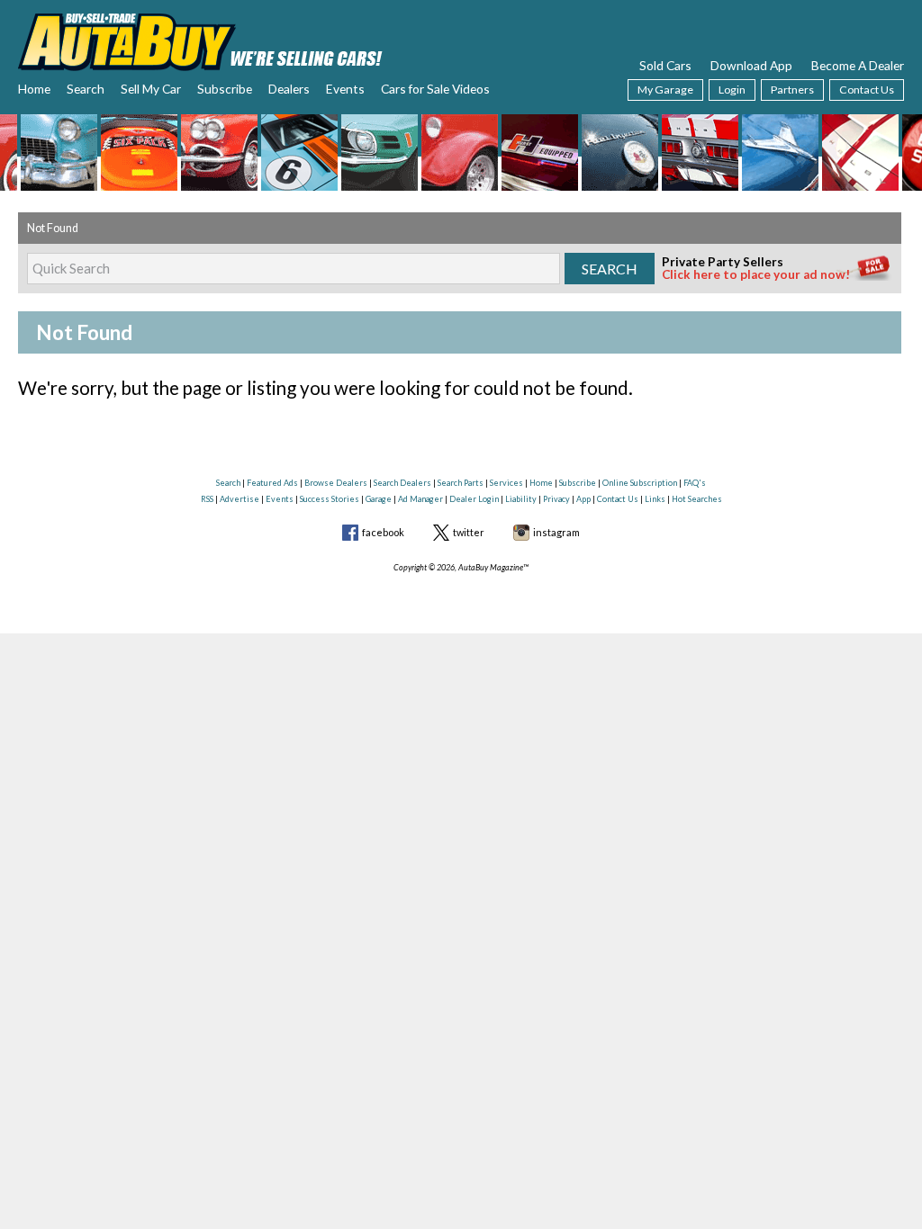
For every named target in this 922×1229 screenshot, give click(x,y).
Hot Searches (697, 499)
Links (655, 499)
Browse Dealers (335, 483)
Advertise (239, 499)
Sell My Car (151, 88)
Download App (751, 65)
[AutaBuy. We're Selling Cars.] (200, 40)
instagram (556, 532)
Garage (379, 499)
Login (732, 89)
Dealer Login (474, 499)
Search (85, 88)
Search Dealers (402, 483)
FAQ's (694, 483)
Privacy (556, 499)
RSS (207, 499)
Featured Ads (272, 483)
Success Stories (329, 499)
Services (506, 483)
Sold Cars (665, 65)
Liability (521, 499)
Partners (792, 89)
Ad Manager (420, 499)
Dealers (289, 88)
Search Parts (461, 483)
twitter (468, 532)
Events (345, 88)
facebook (383, 532)
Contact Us (866, 89)
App (583, 499)
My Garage (665, 89)
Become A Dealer (857, 65)
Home (34, 88)
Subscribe (224, 88)
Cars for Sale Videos (435, 88)
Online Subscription (639, 483)
